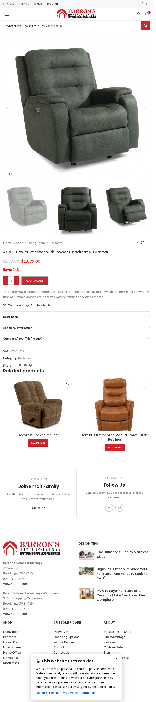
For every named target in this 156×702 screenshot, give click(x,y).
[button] (7, 108)
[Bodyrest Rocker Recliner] (38, 404)
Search (145, 25)
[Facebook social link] (142, 4)
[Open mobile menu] (7, 14)
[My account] (138, 14)
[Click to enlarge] (10, 173)
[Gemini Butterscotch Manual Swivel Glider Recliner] (115, 404)
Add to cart (34, 280)
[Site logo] (76, 14)
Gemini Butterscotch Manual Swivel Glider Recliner (114, 437)
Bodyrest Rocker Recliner (38, 435)
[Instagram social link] (147, 4)
